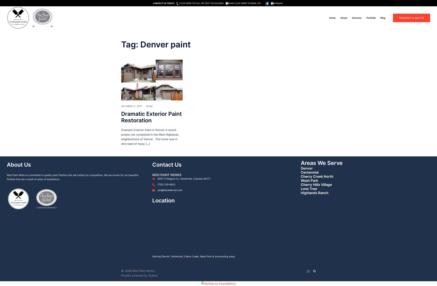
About (343, 17)
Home (332, 17)
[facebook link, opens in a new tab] (314, 271)
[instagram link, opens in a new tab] (308, 271)
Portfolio (371, 17)
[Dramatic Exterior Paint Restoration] (152, 80)
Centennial (310, 172)
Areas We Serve (322, 163)
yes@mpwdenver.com (170, 190)
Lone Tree (309, 189)
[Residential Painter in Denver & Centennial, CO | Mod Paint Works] (30, 17)
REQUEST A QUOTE (411, 17)
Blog (382, 17)
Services (357, 17)
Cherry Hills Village (316, 185)
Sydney (153, 275)
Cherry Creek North (317, 176)
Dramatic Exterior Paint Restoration (151, 117)
